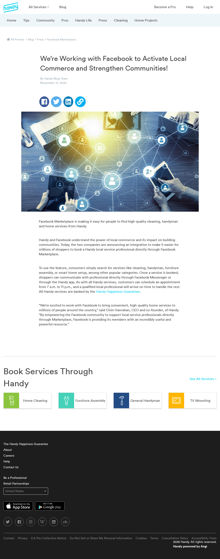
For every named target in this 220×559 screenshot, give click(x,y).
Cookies (141, 538)
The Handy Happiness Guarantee (25, 444)
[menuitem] (38, 7)
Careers (8, 455)
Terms (154, 538)
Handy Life (83, 20)
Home (11, 20)
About (7, 450)
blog (31, 39)
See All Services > (203, 379)
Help (189, 7)
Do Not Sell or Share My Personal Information (101, 538)
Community (45, 20)
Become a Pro (165, 7)
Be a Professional (15, 478)
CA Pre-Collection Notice (48, 538)
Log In (208, 7)
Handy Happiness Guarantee (118, 291)
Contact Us (10, 467)
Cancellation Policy (175, 538)
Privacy (23, 538)
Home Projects (145, 20)
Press (103, 20)
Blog (62, 7)
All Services (38, 7)
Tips (26, 20)
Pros (64, 20)
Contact (8, 538)
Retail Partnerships (16, 483)
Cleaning (121, 20)
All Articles (17, 39)
